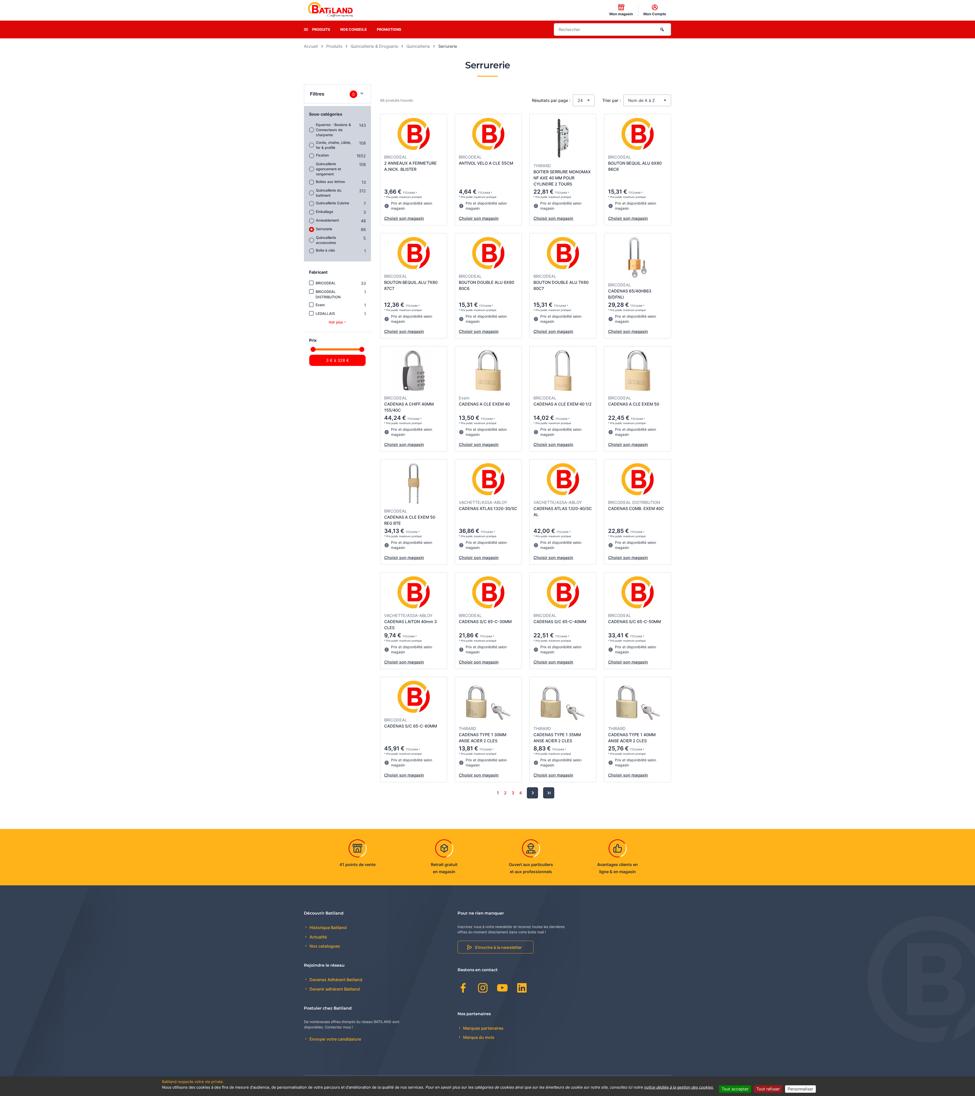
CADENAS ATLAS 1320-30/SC (488, 508)
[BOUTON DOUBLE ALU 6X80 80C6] (488, 254)
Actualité (317, 936)
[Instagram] (483, 989)
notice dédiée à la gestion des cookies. (679, 1087)
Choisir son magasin (404, 218)
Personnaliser (800, 1088)
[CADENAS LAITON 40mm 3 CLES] (414, 593)
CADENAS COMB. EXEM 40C (636, 508)
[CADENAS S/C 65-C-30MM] (488, 593)
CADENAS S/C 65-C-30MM (485, 621)
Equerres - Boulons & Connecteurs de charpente (333, 129)
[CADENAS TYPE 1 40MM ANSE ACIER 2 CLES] (637, 702)
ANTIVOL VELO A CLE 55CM (486, 163)
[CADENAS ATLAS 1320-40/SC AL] (563, 480)
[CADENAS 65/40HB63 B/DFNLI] (637, 258)
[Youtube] (502, 989)
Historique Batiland (327, 927)
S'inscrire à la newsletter (498, 947)
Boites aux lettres (330, 181)
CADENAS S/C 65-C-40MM (559, 621)
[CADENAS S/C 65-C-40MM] (563, 593)
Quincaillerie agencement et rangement (328, 169)
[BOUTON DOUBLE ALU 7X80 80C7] (563, 254)
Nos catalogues (324, 946)
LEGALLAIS (325, 313)
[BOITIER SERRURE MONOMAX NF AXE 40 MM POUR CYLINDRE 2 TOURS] (563, 139)
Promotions (389, 29)
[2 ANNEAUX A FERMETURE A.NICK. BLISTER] (414, 134)
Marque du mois (478, 1037)
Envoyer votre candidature (334, 1039)
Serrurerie (324, 229)
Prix (313, 340)
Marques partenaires (482, 1028)
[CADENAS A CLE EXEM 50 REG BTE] (413, 484)
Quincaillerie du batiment (328, 192)
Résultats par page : (551, 100)
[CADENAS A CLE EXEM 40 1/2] (563, 371)
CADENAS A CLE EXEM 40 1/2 (562, 404)
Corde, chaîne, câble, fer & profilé (333, 145)
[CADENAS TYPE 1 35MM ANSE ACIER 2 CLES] (563, 702)
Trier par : (611, 100)
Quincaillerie (418, 46)
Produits (321, 29)
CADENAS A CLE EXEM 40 (484, 404)
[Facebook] (463, 989)
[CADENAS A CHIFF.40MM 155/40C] (413, 371)
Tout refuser (768, 1088)
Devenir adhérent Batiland (334, 989)
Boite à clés (325, 250)
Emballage (324, 211)
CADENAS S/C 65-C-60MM (410, 726)
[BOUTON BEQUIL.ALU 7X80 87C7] (414, 254)
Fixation (322, 155)
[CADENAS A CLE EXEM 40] (488, 371)
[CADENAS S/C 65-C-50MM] (638, 593)
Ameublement (327, 220)
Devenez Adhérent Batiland (335, 979)
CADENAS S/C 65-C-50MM (634, 621)
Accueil (311, 46)
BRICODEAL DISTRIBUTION (328, 294)
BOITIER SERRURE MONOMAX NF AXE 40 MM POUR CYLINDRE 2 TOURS (562, 178)
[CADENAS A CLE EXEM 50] (637, 371)
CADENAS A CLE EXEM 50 (633, 404)
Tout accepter (735, 1088)
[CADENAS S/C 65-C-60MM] (414, 697)
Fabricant (318, 272)
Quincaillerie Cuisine (332, 203)
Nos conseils (353, 29)
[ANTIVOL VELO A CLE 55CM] (488, 134)
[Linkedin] (522, 989)
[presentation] (306, 29)
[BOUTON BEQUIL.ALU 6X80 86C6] (638, 134)
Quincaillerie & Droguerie (374, 46)
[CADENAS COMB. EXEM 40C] (638, 480)
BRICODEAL (326, 283)
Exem (320, 305)
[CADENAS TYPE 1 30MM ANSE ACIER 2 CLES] (488, 702)
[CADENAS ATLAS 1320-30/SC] (488, 480)
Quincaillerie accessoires (326, 240)
